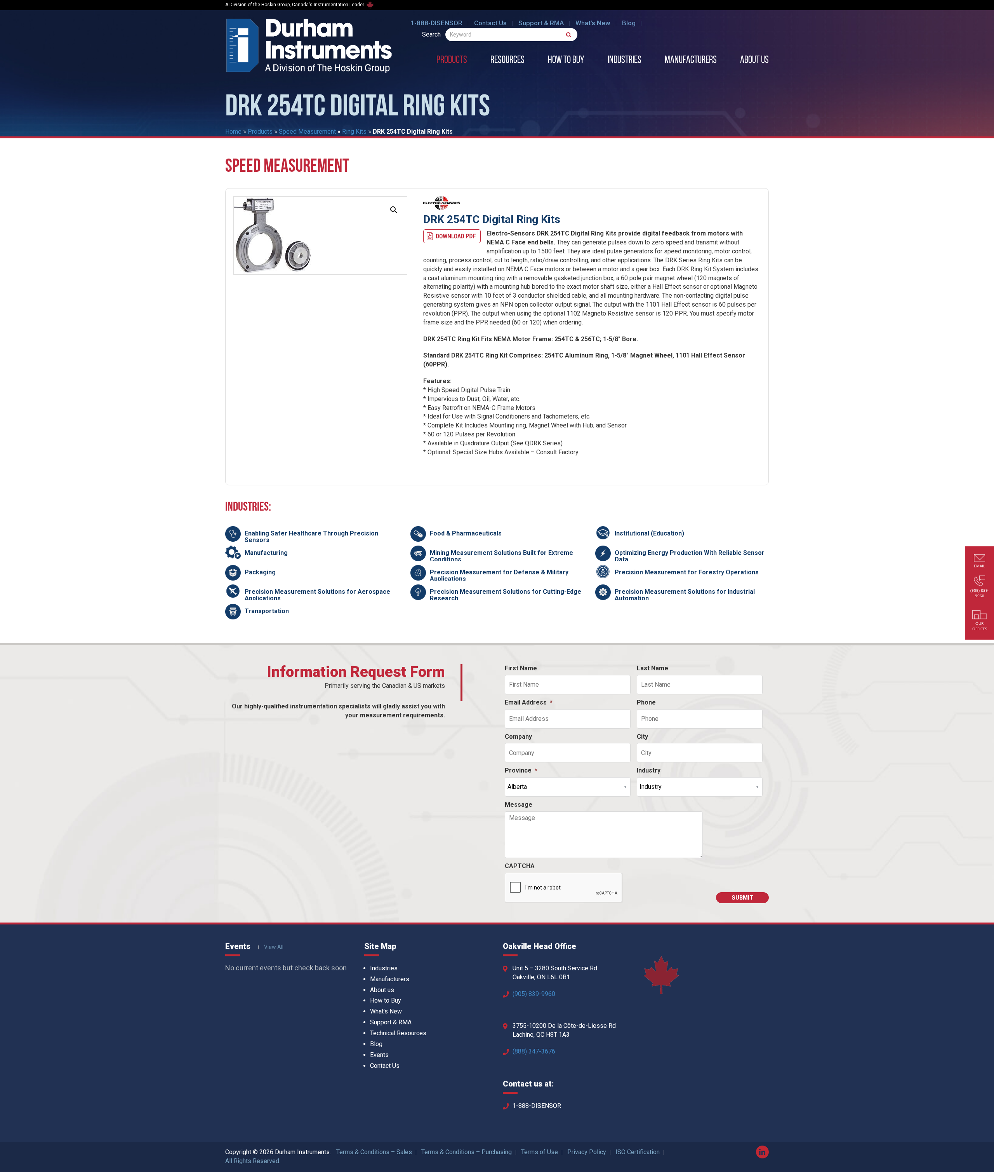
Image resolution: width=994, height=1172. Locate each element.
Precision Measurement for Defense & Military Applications (499, 576)
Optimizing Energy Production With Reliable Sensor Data (690, 556)
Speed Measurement (307, 131)
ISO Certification (637, 1152)
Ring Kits (354, 131)
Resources (507, 61)
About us (754, 61)
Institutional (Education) (649, 533)
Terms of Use (539, 1152)
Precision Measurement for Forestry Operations (687, 572)
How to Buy (566, 61)
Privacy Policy (586, 1152)
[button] (394, 210)
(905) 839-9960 (534, 994)
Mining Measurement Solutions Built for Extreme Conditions (501, 556)
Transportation (267, 611)
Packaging (260, 572)
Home (233, 131)
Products (451, 61)
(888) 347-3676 (534, 1051)
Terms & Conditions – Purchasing (466, 1152)
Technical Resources (398, 1033)
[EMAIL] (979, 559)
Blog (629, 23)
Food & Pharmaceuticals (466, 533)
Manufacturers (691, 61)
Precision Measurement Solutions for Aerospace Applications (317, 595)
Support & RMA (541, 23)
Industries (624, 61)
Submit (742, 898)
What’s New (592, 23)
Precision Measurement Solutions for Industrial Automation (685, 595)
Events (379, 1055)
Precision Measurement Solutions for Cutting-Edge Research (505, 595)
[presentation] (564, 888)
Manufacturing (266, 552)
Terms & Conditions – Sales (374, 1152)
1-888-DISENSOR (436, 23)
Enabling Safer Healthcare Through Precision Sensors (311, 537)
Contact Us (490, 23)
